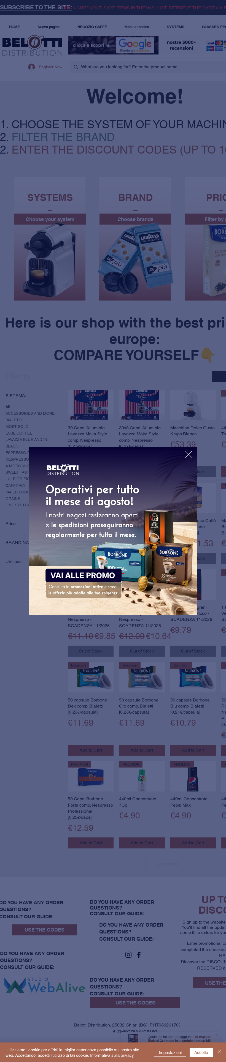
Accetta (201, 1052)
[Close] (219, 1052)
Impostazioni (170, 1052)
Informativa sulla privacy (112, 1055)
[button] (188, 454)
